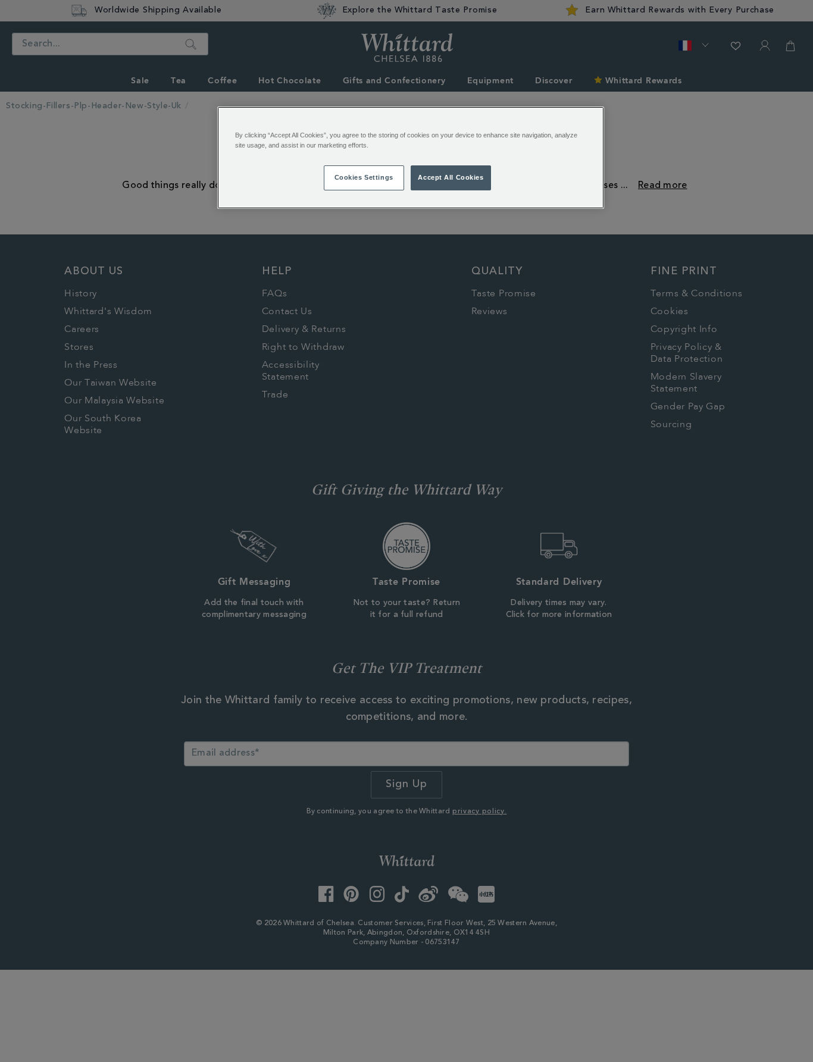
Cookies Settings (363, 177)
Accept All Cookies (450, 177)
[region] (410, 157)
